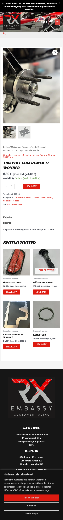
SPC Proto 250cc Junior (31, 457)
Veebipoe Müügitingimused (31, 441)
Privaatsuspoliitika (31, 438)
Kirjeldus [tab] (7, 217)
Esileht (6, 147)
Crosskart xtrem (30, 155)
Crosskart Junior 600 (31, 460)
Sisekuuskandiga (14, 204)
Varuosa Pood (29, 147)
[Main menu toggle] (57, 22)
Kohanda (31, 506)
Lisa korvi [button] (11, 292)
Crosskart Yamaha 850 (31, 464)
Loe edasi (41, 292)
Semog (43, 155)
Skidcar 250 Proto (11, 201)
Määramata (16, 147)
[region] (31, 495)
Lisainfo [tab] (7, 223)
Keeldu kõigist (31, 513)
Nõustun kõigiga (31, 498)
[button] (4, 33)
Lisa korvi (31, 186)
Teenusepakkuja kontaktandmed (31, 434)
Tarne (31, 445)
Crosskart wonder (12, 155)
